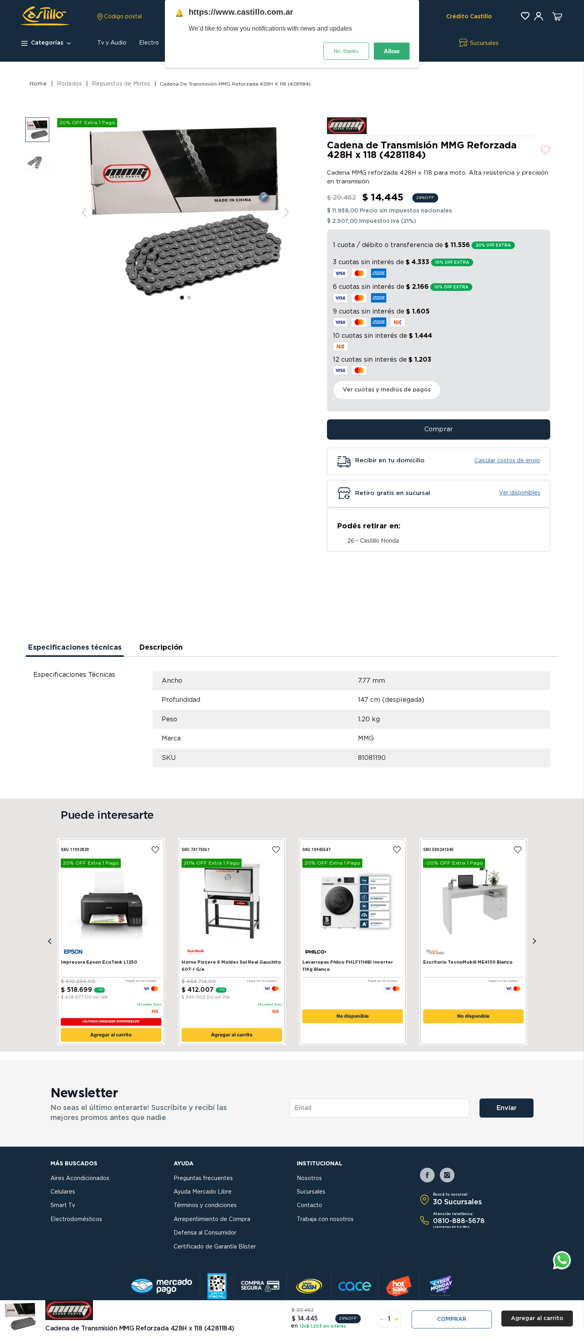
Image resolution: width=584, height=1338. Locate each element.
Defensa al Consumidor (205, 1233)
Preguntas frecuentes (203, 1178)
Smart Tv (62, 1205)
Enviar (507, 1108)
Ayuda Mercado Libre (203, 1192)
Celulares (62, 1192)
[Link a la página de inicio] (39, 84)
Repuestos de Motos (121, 84)
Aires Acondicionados (79, 1178)
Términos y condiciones (205, 1205)
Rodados (69, 84)
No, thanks (346, 51)
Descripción (161, 647)
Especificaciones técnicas (75, 647)
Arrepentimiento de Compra (212, 1219)
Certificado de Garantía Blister (215, 1247)
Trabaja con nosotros (325, 1219)
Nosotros (309, 1178)
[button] (119, 16)
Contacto (309, 1205)
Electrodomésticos (76, 1219)
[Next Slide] (534, 942)
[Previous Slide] (50, 942)
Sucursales (311, 1192)
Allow (392, 51)
